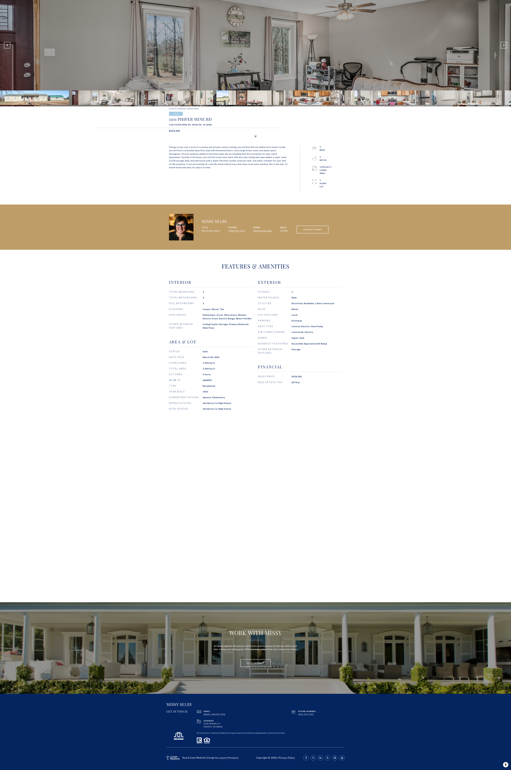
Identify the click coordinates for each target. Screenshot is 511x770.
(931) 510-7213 (236, 230)
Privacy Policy (287, 757)
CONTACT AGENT (312, 229)
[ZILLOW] (342, 757)
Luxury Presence (228, 757)
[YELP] (327, 757)
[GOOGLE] (334, 757)
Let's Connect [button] (255, 663)
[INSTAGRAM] (313, 757)
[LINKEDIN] (320, 757)
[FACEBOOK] (306, 757)
